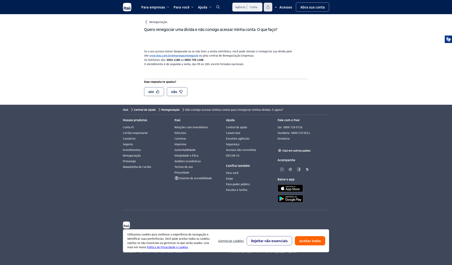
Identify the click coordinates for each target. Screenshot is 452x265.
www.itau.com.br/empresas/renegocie (173, 55)
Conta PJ (128, 127)
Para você (232, 173)
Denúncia (284, 138)
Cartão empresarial (135, 133)
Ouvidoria (284, 133)
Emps (229, 178)
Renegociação (132, 155)
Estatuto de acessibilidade (195, 178)
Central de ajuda (236, 127)
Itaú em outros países (294, 150)
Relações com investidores (191, 127)
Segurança (232, 144)
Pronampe (129, 161)
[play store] (290, 199)
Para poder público (238, 184)
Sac (280, 127)
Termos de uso (183, 167)
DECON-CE (233, 155)
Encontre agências (237, 138)
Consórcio (129, 138)
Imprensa (180, 144)
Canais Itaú (233, 133)
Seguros (128, 144)
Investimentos (132, 150)
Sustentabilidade (185, 150)
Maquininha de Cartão (137, 167)
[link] (218, 7)
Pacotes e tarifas (236, 190)
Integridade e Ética (186, 155)
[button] (312, 7)
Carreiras (180, 138)
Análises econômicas (187, 161)
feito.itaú (180, 133)
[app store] (290, 188)
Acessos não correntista (241, 150)
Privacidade (181, 172)
